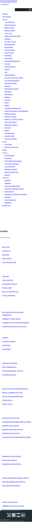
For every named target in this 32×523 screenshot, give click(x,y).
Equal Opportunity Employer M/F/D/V (15, 389)
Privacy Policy (7, 404)
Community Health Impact (11, 319)
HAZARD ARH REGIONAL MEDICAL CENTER (15, 478)
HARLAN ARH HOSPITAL (9, 460)
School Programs (8, 295)
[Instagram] (14, 515)
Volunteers (6, 349)
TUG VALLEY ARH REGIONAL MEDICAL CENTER (16, 437)
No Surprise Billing (9, 375)
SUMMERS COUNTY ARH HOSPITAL (13, 506)
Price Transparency (9, 367)
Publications (7, 258)
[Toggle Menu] (30, 9)
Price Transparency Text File (12, 371)
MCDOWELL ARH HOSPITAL (10, 426)
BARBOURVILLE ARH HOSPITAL (11, 456)
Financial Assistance (9, 363)
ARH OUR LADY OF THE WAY (10, 418)
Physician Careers (8, 341)
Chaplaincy (6, 345)
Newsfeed (5, 255)
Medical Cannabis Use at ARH (12, 392)
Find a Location (7, 280)
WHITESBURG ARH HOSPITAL (11, 485)
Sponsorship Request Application (14, 326)
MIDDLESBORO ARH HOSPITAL (11, 464)
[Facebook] (9, 515)
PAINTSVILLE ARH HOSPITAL (11, 433)
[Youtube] (18, 515)
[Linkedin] (23, 515)
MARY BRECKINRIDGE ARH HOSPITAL (13, 482)
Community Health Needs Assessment (15, 322)
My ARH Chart (7, 288)
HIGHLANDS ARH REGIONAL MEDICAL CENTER (16, 422)
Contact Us (6, 251)
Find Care (5, 276)
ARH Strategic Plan (9, 262)
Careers (5, 337)
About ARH (6, 247)
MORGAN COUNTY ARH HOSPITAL (12, 429)
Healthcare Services (9, 284)
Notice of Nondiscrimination (12, 396)
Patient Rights (7, 400)
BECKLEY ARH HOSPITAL (10, 502)
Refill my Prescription (10, 291)
